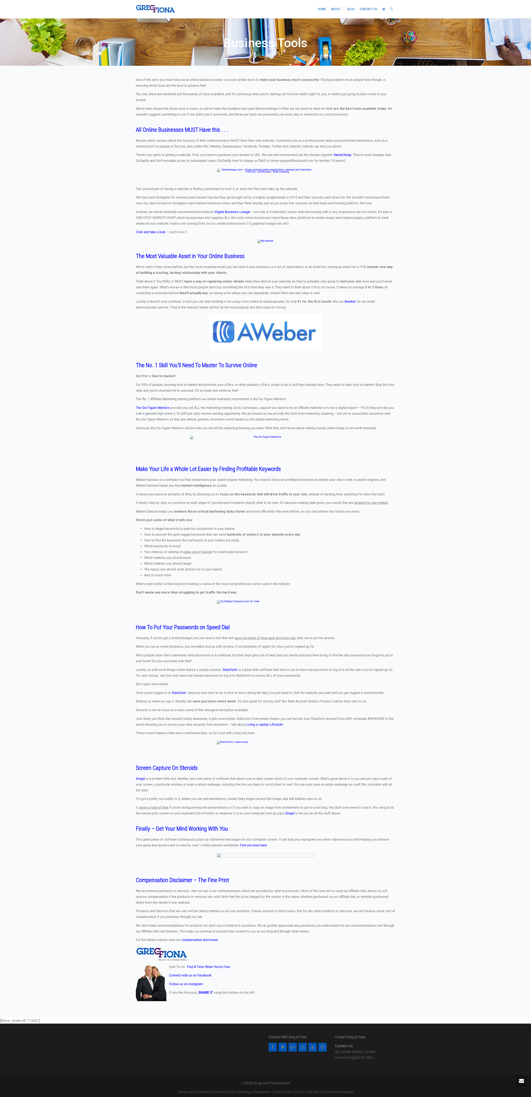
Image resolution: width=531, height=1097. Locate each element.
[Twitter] (283, 1047)
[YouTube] (312, 1047)
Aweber (350, 302)
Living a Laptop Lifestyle (264, 724)
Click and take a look (151, 232)
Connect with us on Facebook (190, 975)
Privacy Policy (225, 1092)
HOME (322, 9)
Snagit (140, 779)
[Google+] (293, 1047)
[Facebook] (273, 1047)
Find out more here (253, 845)
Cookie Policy (283, 1092)
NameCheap (342, 155)
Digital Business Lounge (232, 212)
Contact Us (344, 1046)
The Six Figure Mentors (153, 408)
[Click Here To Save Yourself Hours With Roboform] (265, 747)
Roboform (230, 670)
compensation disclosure (199, 940)
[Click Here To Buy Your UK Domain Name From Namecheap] (265, 175)
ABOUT (336, 9)
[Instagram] (302, 1047)
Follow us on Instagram (186, 984)
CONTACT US (368, 9)
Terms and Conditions (195, 1092)
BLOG (351, 9)
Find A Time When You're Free (208, 967)
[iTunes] (322, 1047)
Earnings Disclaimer (254, 1092)
